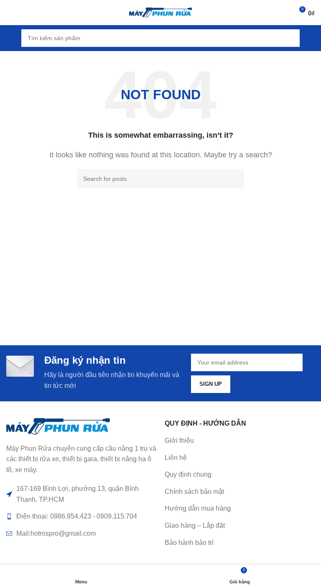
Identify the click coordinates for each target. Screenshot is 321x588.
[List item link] (240, 457)
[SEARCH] (291, 38)
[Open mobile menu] (9, 38)
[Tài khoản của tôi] (311, 38)
